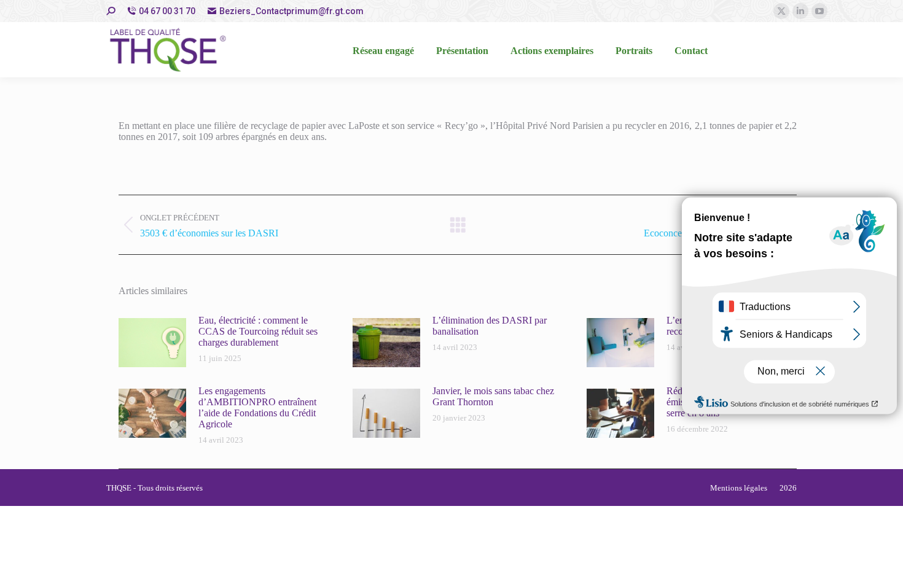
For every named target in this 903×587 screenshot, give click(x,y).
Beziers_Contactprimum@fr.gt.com (291, 11)
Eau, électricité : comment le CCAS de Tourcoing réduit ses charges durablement (258, 331)
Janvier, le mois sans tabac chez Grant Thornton (493, 396)
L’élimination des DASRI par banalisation (489, 325)
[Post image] (152, 342)
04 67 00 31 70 (167, 11)
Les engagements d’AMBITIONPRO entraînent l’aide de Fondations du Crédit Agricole (257, 407)
